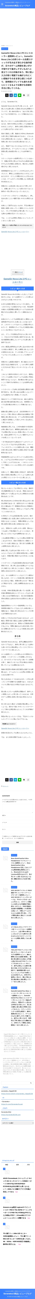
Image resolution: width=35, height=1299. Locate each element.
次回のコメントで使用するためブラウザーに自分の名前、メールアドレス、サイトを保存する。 (17, 837)
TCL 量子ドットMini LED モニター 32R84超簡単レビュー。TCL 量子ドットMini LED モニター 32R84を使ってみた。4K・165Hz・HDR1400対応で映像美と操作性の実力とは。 (17, 1239)
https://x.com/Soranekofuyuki (12, 1104)
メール (4, 822)
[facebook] (11, 95)
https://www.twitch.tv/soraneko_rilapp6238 (17, 1094)
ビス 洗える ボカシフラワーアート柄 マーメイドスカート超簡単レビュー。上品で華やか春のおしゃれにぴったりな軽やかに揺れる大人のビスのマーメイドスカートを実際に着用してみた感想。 (21, 933)
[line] (19, 95)
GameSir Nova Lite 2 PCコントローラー (15, 232)
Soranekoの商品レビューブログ (17, 6)
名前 (4, 815)
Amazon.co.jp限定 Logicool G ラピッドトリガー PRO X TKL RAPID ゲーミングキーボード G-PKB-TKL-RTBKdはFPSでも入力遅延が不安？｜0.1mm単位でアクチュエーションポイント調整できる (17, 1212)
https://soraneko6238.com (11, 1115)
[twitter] (7, 95)
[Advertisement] (17, 25)
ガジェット (5, 786)
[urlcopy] (28, 95)
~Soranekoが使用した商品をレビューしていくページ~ (17, 1291)
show (20, 272)
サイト (4, 829)
